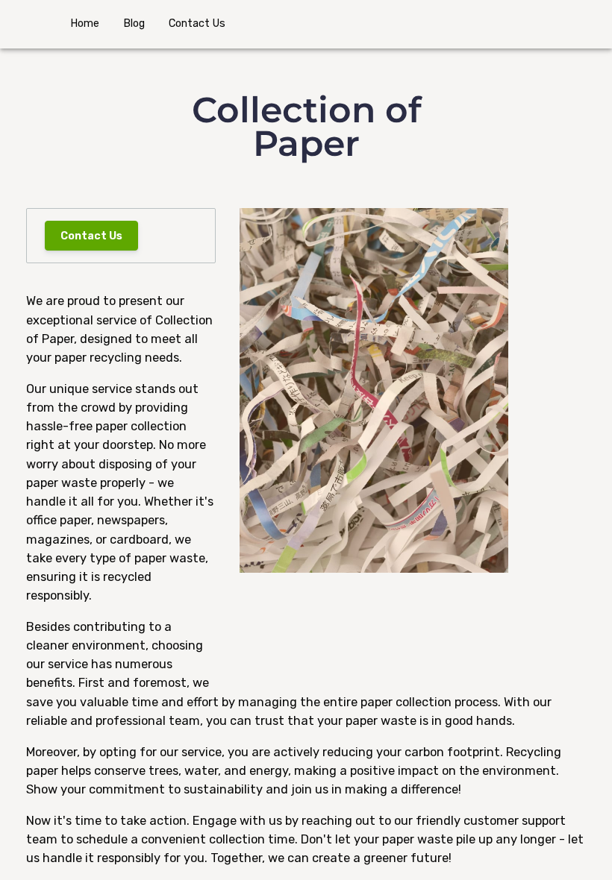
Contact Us (91, 236)
